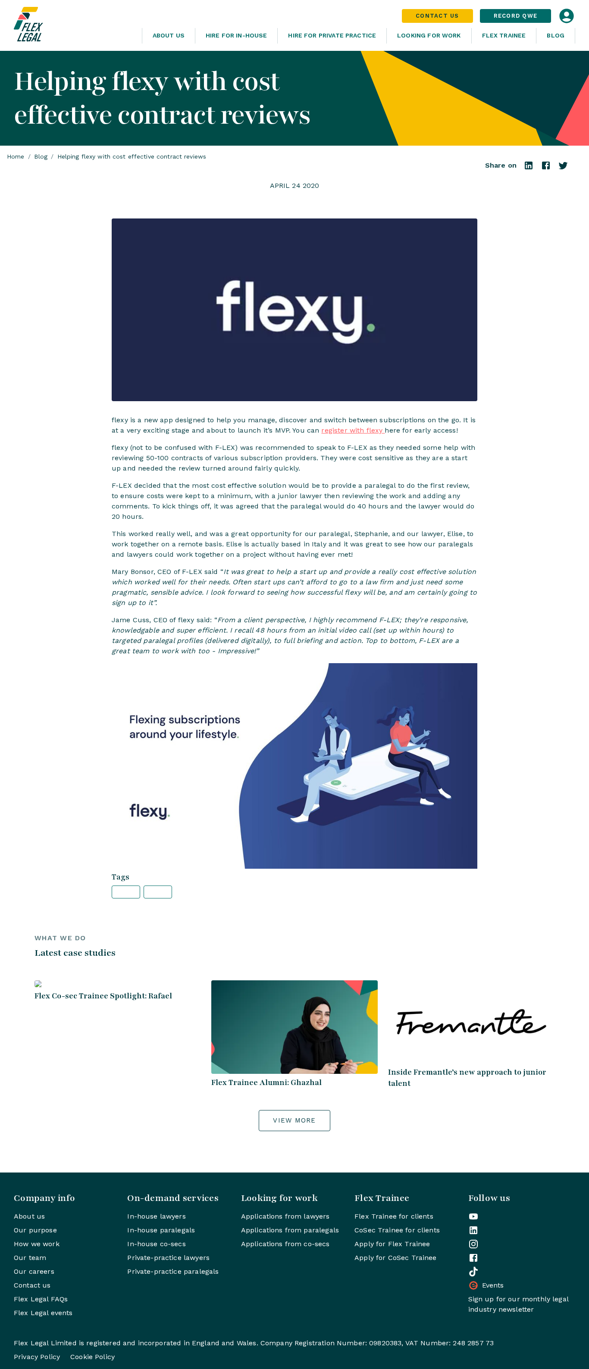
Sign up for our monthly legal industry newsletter (518, 1304)
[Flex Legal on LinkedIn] (473, 1230)
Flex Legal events (43, 1313)
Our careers (34, 1271)
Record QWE (516, 15)
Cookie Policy (92, 1357)
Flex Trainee (504, 35)
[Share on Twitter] (563, 168)
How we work (37, 1244)
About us (29, 1216)
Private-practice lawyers (168, 1258)
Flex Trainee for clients (393, 1216)
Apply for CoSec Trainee (395, 1258)
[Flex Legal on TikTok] (473, 1271)
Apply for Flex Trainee (392, 1244)
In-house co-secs (156, 1244)
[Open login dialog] (566, 16)
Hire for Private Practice (332, 35)
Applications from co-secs (285, 1244)
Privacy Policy (37, 1357)
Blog (555, 35)
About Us (169, 35)
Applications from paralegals (290, 1230)
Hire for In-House (236, 35)
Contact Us (437, 15)
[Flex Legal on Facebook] (473, 1258)
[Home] (74, 25)
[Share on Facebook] (546, 168)
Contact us (32, 1285)
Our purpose (35, 1230)
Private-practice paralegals (173, 1271)
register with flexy (353, 430)
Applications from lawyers (285, 1216)
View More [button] (294, 1120)
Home (16, 156)
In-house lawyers (156, 1216)
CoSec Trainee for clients (397, 1230)
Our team (30, 1258)
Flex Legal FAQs (41, 1299)
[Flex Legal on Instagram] (473, 1244)
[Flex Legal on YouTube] (473, 1216)
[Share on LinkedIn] (528, 168)
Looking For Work (429, 35)
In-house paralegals (161, 1230)
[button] (126, 892)
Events (493, 1285)
